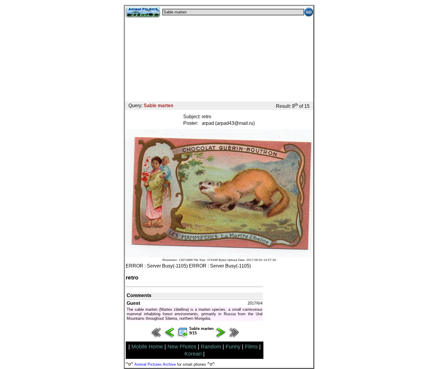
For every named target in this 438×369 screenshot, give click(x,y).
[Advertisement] (219, 60)
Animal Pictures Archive (155, 364)
